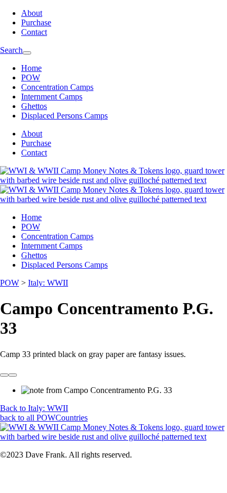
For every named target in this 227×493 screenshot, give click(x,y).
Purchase (36, 22)
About (31, 12)
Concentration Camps (57, 87)
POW (30, 77)
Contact (34, 32)
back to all (44, 417)
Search (11, 49)
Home (31, 67)
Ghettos (34, 106)
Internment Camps (51, 96)
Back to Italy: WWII (34, 408)
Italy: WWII (48, 282)
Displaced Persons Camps (64, 115)
